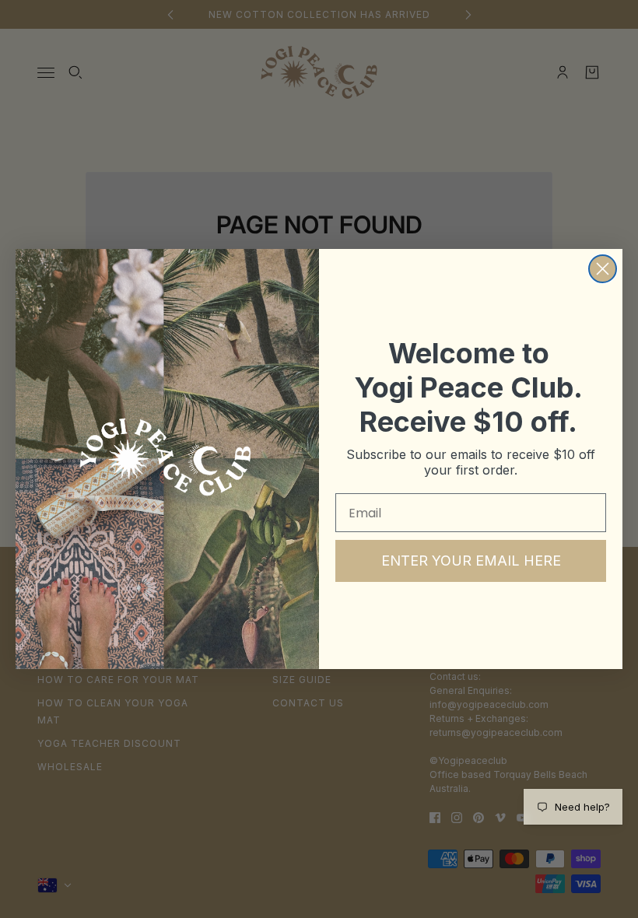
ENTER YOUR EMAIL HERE (471, 560)
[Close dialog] (602, 268)
